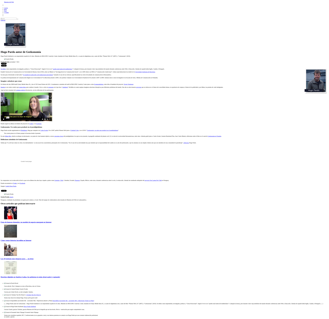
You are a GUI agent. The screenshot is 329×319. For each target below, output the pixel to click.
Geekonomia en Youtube (214, 136)
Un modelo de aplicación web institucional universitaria (38, 75)
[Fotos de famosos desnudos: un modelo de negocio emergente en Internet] (10, 219)
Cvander (6, 12)
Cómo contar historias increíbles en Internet (16, 240)
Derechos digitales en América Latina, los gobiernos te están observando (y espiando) (30, 277)
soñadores (65, 87)
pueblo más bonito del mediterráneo (62, 69)
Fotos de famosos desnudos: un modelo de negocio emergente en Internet (26, 222)
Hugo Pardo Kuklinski (30, 306)
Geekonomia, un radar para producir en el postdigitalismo (102, 130)
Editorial (3, 20)
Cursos (6, 8)
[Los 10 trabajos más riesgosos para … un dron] (10, 255)
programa (50, 87)
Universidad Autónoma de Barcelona (145, 72)
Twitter (31, 123)
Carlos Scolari (44, 130)
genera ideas (22, 87)
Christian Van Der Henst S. (33, 295)
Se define (3, 69)
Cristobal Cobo (74, 130)
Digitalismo (24, 130)
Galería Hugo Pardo (10, 186)
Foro (5, 11)
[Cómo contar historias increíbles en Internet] (10, 237)
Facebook (38, 123)
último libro (8, 136)
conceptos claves (58, 136)
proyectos (138, 87)
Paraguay (77, 180)
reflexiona (186, 143)
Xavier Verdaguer (128, 84)
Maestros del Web (9, 2)
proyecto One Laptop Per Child (153, 180)
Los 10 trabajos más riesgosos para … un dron (17, 259)
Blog (5, 9)
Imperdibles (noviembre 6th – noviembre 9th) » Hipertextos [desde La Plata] (73, 300)
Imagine (3, 87)
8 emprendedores (98, 84)
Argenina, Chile (58, 180)
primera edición (20, 90)
